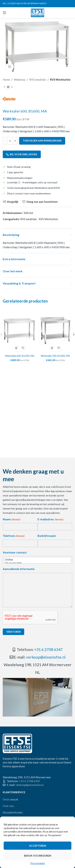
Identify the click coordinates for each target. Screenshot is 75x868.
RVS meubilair (37, 79)
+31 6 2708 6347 (48, 649)
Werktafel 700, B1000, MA (55, 355)
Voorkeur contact (15, 552)
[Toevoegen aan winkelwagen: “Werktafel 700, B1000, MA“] (52, 348)
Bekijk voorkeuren (37, 855)
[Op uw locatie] (37, 563)
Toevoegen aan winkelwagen (42, 140)
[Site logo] (37, 12)
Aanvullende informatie (19, 569)
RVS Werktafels (60, 79)
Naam (11, 519)
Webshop (19, 79)
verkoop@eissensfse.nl (46, 657)
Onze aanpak (10, 799)
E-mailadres (50, 519)
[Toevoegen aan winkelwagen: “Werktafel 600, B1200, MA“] (16, 348)
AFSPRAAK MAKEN (36, 3)
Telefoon (13, 535)
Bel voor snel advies (23, 154)
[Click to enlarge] (9, 67)
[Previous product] (4, 87)
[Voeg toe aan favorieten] (23, 348)
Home (6, 79)
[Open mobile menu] (4, 12)
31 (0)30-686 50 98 (16, 3)
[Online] (37, 559)
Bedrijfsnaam (47, 535)
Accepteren (37, 845)
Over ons (8, 805)
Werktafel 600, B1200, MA (19, 355)
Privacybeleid (37, 863)
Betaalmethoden (13, 812)
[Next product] (12, 87)
